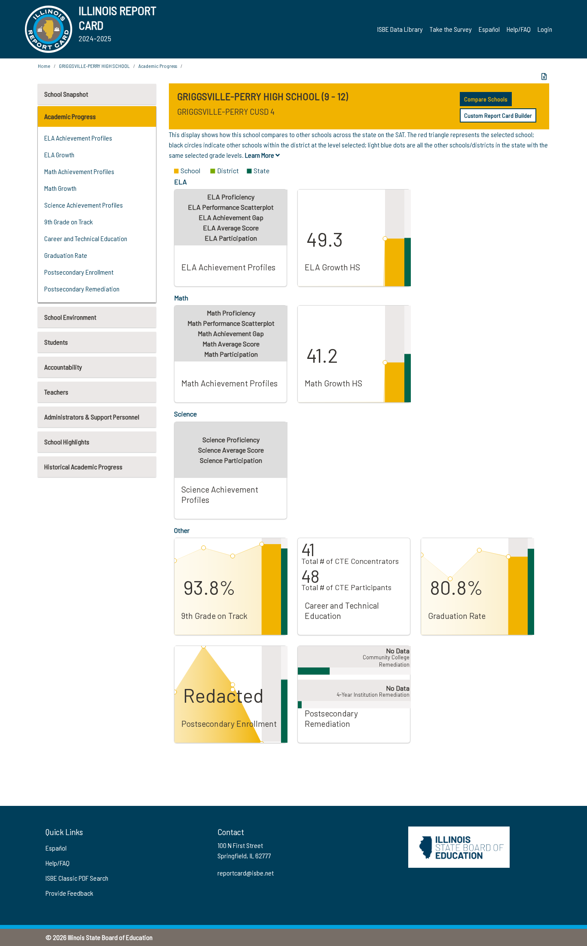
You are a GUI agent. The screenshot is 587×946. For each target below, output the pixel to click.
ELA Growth (59, 154)
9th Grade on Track (68, 221)
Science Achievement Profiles (83, 205)
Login (545, 29)
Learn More (260, 155)
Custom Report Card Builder (498, 115)
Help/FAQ (519, 29)
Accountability (63, 367)
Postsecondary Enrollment (78, 272)
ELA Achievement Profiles (78, 138)
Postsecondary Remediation (81, 289)
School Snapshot (66, 94)
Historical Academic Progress (83, 466)
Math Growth (60, 188)
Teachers (56, 392)
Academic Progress (70, 116)
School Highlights (66, 442)
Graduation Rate (65, 255)
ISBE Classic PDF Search (77, 878)
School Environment (70, 317)
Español (489, 29)
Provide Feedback (69, 893)
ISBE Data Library (400, 29)
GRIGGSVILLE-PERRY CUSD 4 (226, 111)
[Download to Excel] (544, 76)
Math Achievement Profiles (79, 171)
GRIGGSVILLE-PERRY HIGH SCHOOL (94, 66)
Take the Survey (451, 29)
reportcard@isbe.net (245, 873)
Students (56, 342)
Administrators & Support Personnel (91, 417)
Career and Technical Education (85, 238)
